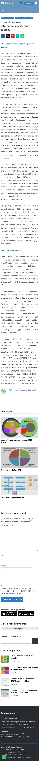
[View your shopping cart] (21, 4)
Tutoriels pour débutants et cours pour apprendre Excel (24, 691)
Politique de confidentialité (16, 752)
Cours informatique (7, 18)
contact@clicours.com (18, 718)
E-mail (4, 566)
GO (35, 641)
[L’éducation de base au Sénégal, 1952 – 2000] (19, 427)
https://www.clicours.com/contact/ (14, 724)
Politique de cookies (13, 757)
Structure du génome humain (13, 498)
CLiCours (7, 3)
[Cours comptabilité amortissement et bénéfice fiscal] (5, 667)
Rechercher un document (11, 637)
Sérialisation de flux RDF (11, 470)
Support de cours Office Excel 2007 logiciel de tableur (23, 680)
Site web (5, 576)
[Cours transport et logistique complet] (5, 656)
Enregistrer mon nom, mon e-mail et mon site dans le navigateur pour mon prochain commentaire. (19, 591)
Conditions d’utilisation (14, 755)
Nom (3, 555)
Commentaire (8, 526)
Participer (29, 3)
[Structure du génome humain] (19, 485)
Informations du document (24, 18)
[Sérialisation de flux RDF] (19, 457)
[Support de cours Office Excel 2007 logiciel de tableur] (5, 679)
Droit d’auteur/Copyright (15, 750)
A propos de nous (30, 757)
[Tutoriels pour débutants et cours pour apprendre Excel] (5, 690)
